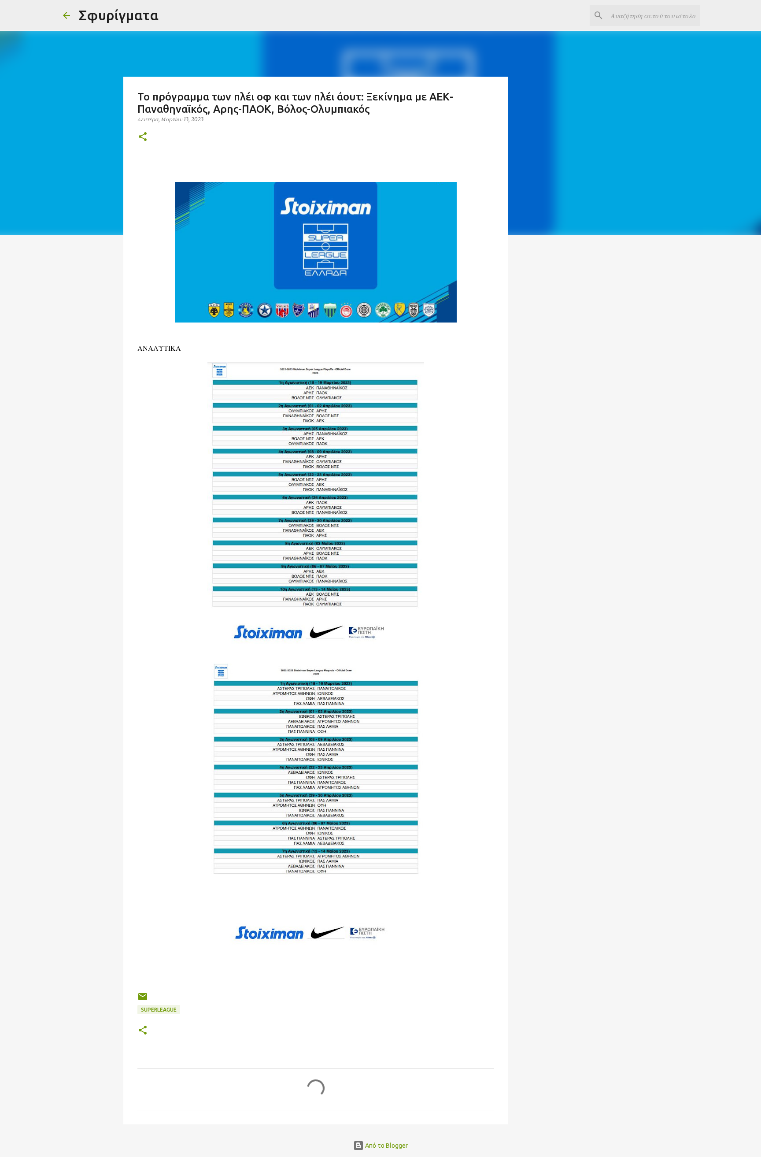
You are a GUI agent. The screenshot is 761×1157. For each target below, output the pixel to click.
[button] (142, 137)
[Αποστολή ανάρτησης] (142, 1000)
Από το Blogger (386, 1145)
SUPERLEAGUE (159, 1009)
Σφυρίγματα (119, 15)
